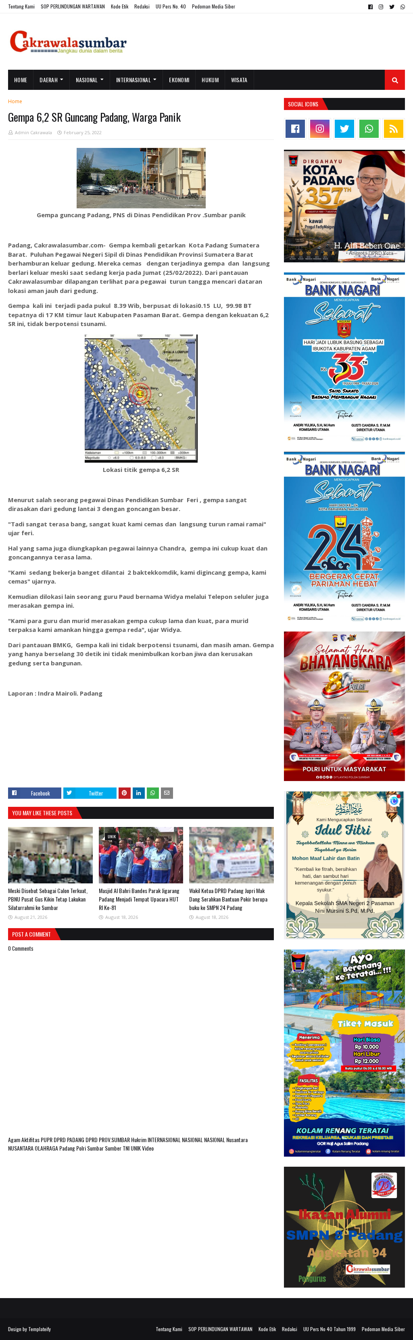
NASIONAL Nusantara (226, 1139)
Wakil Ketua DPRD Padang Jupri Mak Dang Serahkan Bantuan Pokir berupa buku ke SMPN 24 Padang (228, 899)
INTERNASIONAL (165, 1139)
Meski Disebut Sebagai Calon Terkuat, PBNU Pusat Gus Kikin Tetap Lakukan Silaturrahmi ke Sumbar (48, 899)
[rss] (393, 129)
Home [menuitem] (20, 79)
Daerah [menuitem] (49, 79)
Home (15, 101)
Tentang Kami (21, 6)
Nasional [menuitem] (87, 79)
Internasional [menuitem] (133, 79)
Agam (14, 1139)
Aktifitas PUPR (37, 1139)
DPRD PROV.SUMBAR (108, 1139)
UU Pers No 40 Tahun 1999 (329, 1328)
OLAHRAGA (47, 1148)
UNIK (136, 1148)
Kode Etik (119, 6)
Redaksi (142, 6)
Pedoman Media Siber (213, 6)
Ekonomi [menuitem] (179, 79)
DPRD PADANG (70, 1139)
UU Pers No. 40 (171, 6)
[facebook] (370, 7)
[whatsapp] (401, 7)
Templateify (39, 1328)
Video (148, 1148)
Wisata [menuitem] (239, 79)
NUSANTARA (21, 1148)
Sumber (114, 1148)
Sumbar (96, 1148)
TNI (127, 1148)
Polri (81, 1148)
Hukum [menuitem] (210, 79)
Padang (67, 1148)
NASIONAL (193, 1139)
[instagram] (381, 7)
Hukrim (139, 1139)
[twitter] (391, 7)
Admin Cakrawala (33, 132)
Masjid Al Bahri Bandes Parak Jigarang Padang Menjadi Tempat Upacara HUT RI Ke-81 (139, 899)
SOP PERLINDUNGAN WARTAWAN (73, 6)
